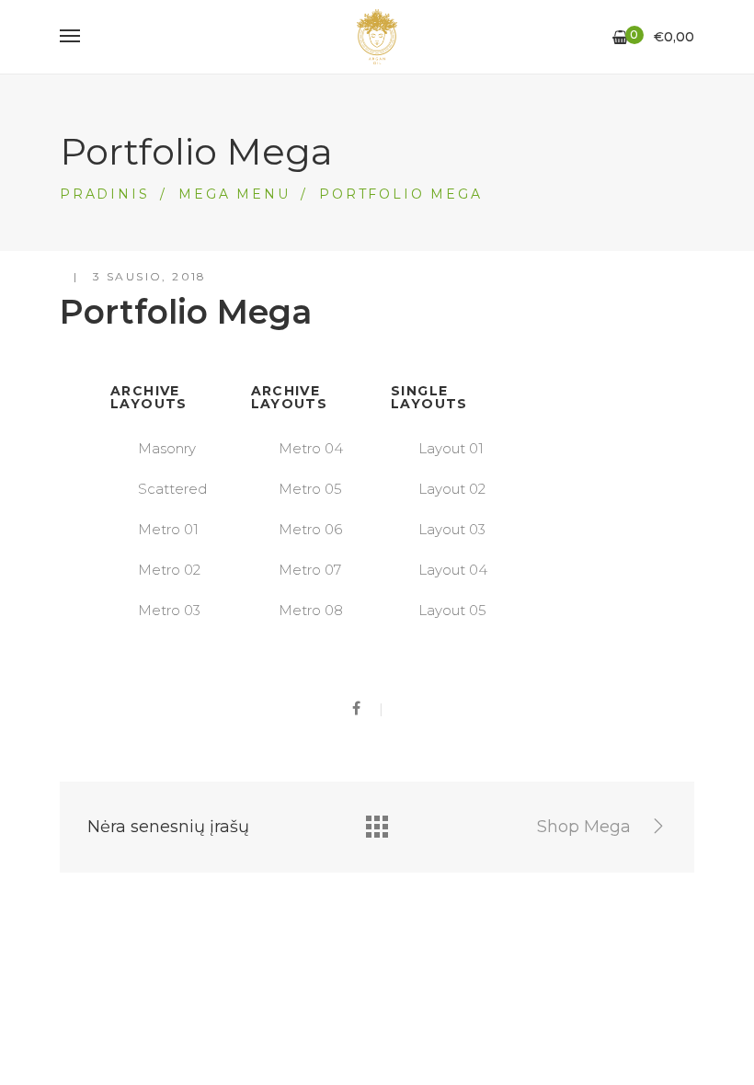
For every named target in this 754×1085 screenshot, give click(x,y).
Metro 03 (169, 610)
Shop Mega (586, 827)
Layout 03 (452, 529)
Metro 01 (168, 529)
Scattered (172, 488)
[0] (620, 37)
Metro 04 (311, 448)
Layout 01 (451, 448)
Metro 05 (310, 488)
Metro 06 (310, 529)
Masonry (167, 448)
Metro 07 (310, 569)
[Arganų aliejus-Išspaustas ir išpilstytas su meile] (377, 37)
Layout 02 (452, 488)
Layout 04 (452, 569)
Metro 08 (311, 610)
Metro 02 (169, 569)
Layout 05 (452, 610)
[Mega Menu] (377, 827)
